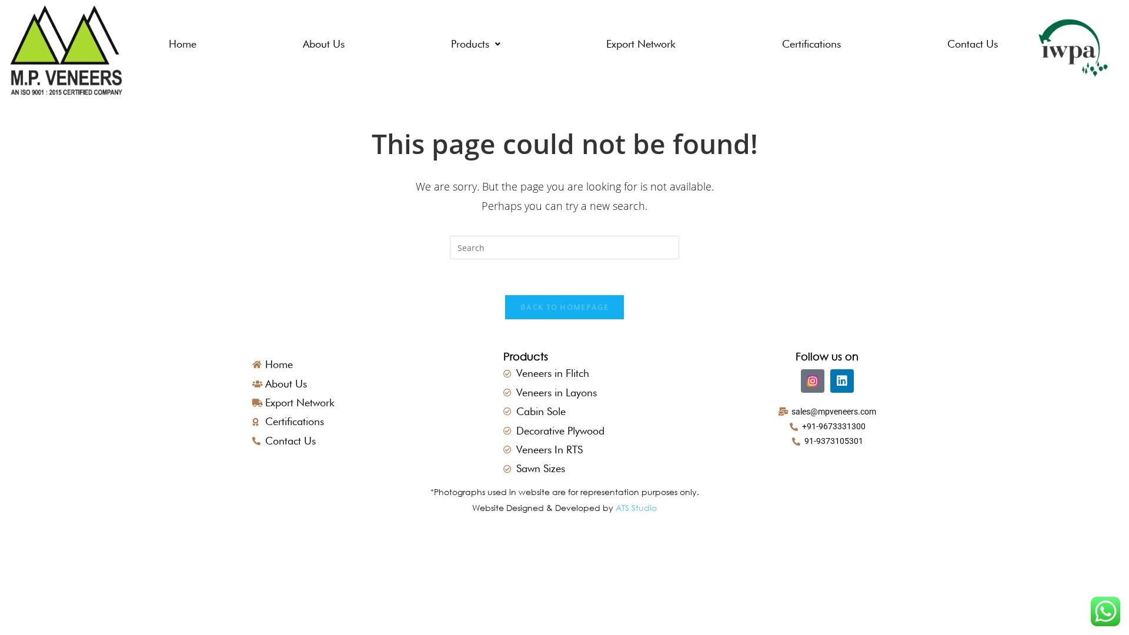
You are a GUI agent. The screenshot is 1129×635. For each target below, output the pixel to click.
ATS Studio (636, 507)
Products (470, 44)
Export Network (641, 44)
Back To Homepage (564, 307)
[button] (475, 44)
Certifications (811, 44)
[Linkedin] (842, 381)
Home (182, 44)
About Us (324, 44)
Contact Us (972, 44)
